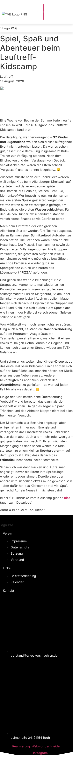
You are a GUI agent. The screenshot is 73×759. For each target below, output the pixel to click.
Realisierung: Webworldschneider (36, 746)
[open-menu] (40, 8)
